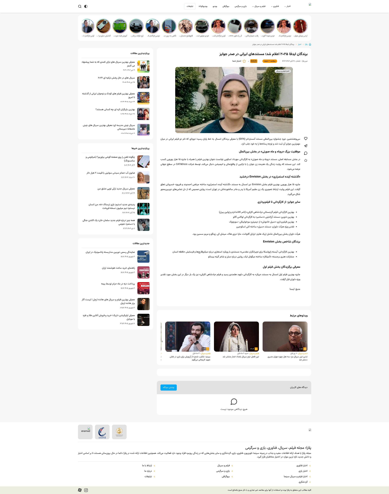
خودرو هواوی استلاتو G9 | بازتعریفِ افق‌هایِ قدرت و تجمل (202, 36)
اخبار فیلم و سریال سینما (296, 476)
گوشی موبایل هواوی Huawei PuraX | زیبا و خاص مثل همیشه (301, 36)
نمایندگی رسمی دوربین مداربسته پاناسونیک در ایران (110, 252)
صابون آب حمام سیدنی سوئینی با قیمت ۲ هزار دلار (111, 173)
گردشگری (303, 482)
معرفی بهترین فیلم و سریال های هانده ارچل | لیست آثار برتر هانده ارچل (108, 301)
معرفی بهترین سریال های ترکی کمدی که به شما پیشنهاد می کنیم (108, 64)
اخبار (289, 6)
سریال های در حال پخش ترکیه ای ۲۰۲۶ (116, 78)
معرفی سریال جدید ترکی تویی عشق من (116, 189)
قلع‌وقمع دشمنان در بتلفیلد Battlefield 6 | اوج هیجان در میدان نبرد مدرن (186, 36)
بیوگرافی (225, 6)
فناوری (276, 6)
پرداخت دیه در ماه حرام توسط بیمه (118, 284)
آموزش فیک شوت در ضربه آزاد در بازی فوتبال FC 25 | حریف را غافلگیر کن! (120, 36)
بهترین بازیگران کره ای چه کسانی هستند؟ (115, 109)
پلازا (306, 44)
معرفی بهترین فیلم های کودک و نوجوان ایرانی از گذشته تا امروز (108, 95)
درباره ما (148, 471)
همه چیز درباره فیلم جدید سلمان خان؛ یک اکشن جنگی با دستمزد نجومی (109, 222)
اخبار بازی (303, 471)
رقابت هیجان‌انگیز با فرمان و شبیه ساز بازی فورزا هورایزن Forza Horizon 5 (251, 36)
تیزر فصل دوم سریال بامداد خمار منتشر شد (241, 356)
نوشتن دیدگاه (168, 387)
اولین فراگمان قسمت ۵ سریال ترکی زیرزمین (218, 36)
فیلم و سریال (260, 6)
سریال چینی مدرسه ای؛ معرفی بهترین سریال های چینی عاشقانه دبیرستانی (109, 127)
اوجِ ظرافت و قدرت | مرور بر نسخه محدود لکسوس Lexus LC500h (136, 36)
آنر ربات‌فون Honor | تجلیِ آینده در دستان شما (235, 36)
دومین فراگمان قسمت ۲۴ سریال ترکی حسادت (153, 36)
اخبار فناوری (302, 466)
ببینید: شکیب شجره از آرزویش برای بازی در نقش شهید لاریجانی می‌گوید (190, 358)
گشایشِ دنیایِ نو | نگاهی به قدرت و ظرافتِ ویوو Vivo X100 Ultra (104, 36)
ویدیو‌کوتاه (203, 6)
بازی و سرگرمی (241, 6)
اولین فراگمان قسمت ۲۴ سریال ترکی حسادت (87, 36)
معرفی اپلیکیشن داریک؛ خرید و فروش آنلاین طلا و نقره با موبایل (109, 317)
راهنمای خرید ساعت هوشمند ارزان (118, 268)
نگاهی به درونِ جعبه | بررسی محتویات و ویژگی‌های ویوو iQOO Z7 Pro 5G (169, 36)
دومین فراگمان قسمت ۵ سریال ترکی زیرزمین (284, 36)
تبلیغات (190, 6)
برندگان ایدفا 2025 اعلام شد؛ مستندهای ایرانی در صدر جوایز (273, 44)
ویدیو (215, 6)
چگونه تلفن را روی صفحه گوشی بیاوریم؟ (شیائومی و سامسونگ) (110, 159)
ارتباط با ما (147, 466)
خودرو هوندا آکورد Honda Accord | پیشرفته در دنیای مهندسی (268, 36)
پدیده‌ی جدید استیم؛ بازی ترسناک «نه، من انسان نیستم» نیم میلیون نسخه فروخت (112, 206)
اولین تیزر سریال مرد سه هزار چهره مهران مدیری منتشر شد (288, 358)
